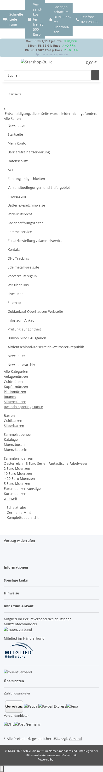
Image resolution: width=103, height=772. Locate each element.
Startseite (15, 134)
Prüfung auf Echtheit (24, 329)
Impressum (17, 196)
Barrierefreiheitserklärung (29, 152)
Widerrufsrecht (20, 214)
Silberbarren (14, 425)
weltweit (10, 498)
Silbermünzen (15, 401)
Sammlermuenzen (18, 458)
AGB (11, 170)
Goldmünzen (14, 381)
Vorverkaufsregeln (22, 276)
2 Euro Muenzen (17, 468)
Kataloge (11, 439)
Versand (75, 738)
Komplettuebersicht (22, 517)
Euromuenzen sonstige (22, 488)
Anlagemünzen (16, 376)
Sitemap (14, 302)
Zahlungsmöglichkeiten (26, 178)
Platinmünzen (15, 391)
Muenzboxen (14, 444)
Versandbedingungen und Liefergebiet (39, 187)
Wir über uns (18, 285)
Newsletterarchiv (21, 364)
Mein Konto (17, 143)
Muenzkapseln (15, 449)
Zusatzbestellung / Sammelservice (35, 240)
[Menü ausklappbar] (10, 62)
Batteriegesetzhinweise (26, 205)
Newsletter (16, 125)
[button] (79, 62)
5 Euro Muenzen (17, 483)
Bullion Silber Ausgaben (27, 338)
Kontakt (14, 249)
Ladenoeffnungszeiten (26, 223)
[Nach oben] (2, 769)
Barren (9, 415)
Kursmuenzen (15, 493)
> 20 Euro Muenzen (19, 478)
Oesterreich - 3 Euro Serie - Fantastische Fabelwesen (46, 463)
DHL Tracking (18, 258)
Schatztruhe (16, 507)
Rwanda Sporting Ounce (23, 406)
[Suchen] (95, 75)
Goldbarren (13, 420)
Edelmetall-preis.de (23, 267)
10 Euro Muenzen (18, 473)
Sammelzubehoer (18, 434)
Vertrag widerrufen (19, 540)
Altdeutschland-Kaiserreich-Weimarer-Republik (46, 347)
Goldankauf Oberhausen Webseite (35, 311)
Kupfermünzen (16, 386)
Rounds (10, 396)
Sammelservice (20, 231)
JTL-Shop (59, 759)
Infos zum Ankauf (22, 320)
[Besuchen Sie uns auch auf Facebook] (7, 729)
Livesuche (15, 293)
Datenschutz (18, 161)
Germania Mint (18, 512)
